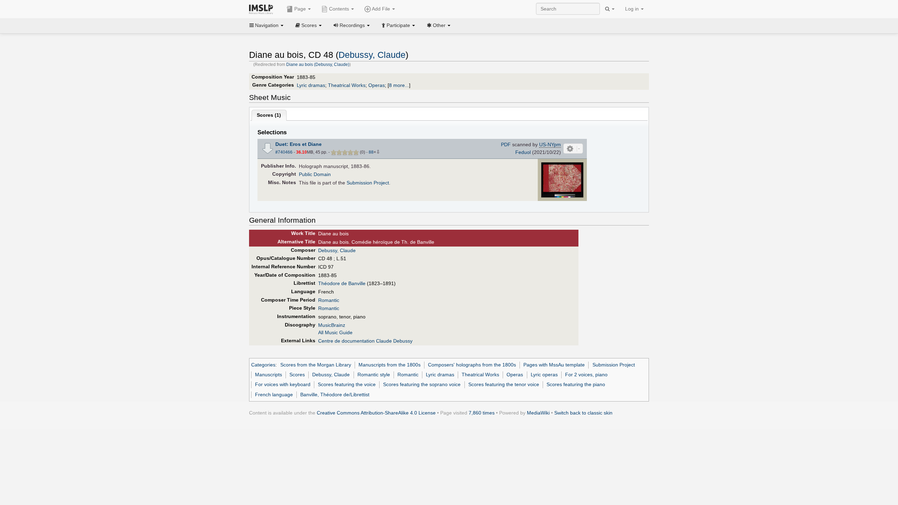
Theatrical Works (347, 85)
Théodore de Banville (342, 283)
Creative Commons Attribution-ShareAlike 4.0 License (376, 413)
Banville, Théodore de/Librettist (334, 394)
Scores (297, 374)
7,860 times (482, 413)
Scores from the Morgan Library (315, 365)
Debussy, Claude (372, 55)
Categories (263, 365)
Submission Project (368, 183)
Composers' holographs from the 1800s (472, 365)
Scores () (269, 115)
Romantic (328, 300)
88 (371, 152)
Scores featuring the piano (576, 384)
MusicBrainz (331, 325)
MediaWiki (538, 413)
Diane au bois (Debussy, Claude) (317, 64)
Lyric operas (544, 374)
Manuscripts (268, 374)
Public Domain (315, 174)
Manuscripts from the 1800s (389, 365)
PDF (506, 144)
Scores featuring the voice (347, 384)
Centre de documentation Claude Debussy (365, 341)
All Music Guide (335, 332)
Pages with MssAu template (554, 365)
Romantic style (373, 374)
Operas (376, 85)
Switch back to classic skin (583, 413)
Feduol (523, 152)
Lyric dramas (311, 85)
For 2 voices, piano (586, 374)
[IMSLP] (262, 9)
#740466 (284, 152)
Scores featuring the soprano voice (422, 384)
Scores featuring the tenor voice (503, 384)
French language (274, 394)
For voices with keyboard (282, 384)
